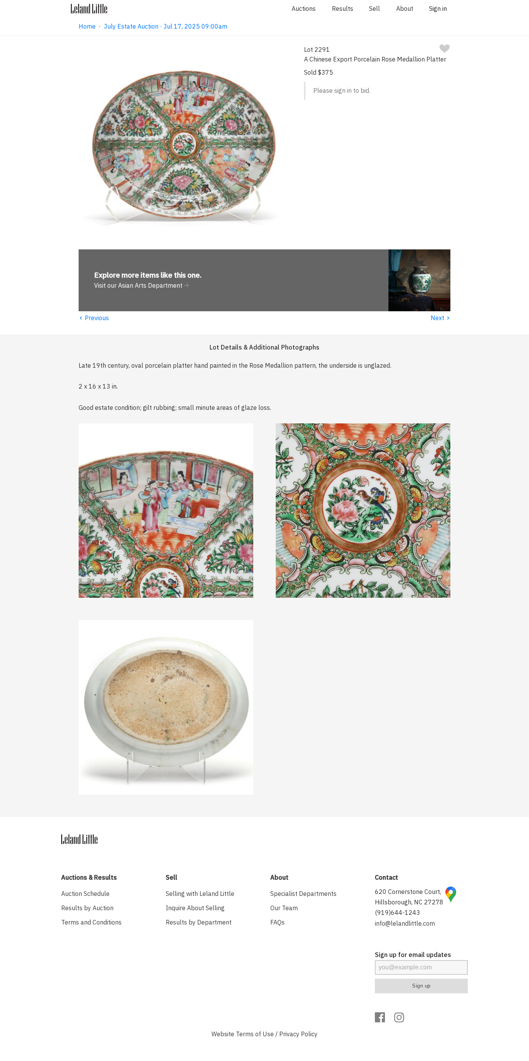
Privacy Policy (298, 1034)
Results (342, 8)
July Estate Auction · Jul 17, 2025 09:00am (165, 26)
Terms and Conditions (91, 922)
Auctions (304, 8)
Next (440, 318)
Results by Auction (87, 908)
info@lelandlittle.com (405, 923)
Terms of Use (255, 1034)
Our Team (284, 908)
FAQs (277, 922)
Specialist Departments (303, 893)
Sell (374, 8)
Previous (94, 318)
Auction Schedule (85, 893)
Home (87, 26)
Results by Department (199, 922)
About (404, 8)
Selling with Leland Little (200, 893)
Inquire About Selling (195, 908)
